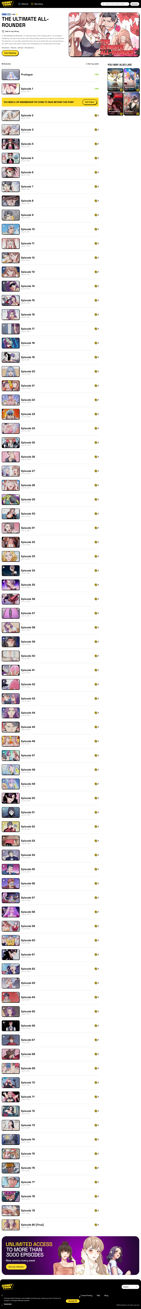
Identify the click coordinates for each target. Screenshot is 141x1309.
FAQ (98, 1295)
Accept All (73, 1301)
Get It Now (89, 102)
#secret (20, 47)
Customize (7, 1304)
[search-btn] (103, 4)
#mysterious (29, 47)
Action (4, 14)
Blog (106, 1295)
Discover (25, 4)
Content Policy (86, 1295)
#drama (13, 47)
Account (135, 4)
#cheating (5, 47)
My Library (38, 4)
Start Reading (10, 53)
